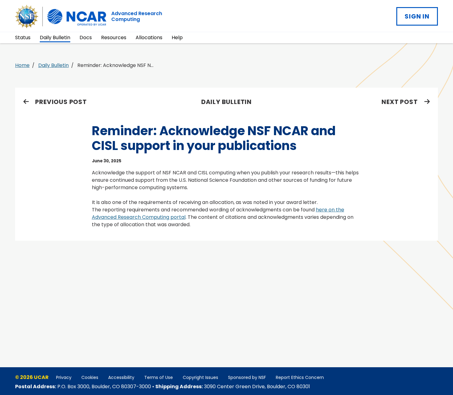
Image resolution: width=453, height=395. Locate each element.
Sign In (417, 16)
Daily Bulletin (55, 37)
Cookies (89, 377)
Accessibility (121, 377)
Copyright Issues (200, 377)
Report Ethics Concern (300, 377)
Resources (113, 37)
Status (23, 37)
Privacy (63, 377)
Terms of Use (158, 377)
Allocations (149, 37)
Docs (86, 37)
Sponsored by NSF (247, 377)
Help (177, 37)
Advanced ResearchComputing (136, 16)
